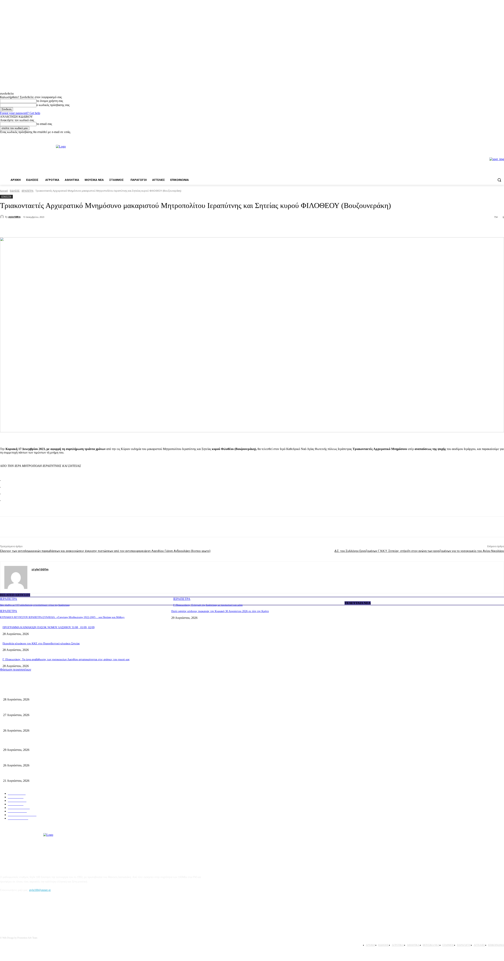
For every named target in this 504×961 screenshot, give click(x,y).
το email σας (44, 124)
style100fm (14, 216)
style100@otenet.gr (40, 890)
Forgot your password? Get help (20, 113)
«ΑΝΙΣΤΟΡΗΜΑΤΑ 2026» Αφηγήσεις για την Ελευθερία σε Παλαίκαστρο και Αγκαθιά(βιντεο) (56, 724)
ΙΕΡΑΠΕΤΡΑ (27, 190)
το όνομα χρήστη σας (49, 101)
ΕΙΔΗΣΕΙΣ (15, 190)
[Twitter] (52, 227)
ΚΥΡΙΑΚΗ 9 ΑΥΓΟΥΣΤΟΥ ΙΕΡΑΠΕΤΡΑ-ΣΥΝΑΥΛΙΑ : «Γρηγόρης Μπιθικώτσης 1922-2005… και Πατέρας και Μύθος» (62, 617)
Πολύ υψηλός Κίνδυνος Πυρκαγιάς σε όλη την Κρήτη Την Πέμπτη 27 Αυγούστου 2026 (52, 758)
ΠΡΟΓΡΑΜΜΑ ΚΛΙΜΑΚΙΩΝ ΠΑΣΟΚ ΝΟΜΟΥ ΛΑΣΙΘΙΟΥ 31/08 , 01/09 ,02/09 (48, 627)
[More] (66, 227)
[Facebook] (496, 136)
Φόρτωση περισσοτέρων (15, 669)
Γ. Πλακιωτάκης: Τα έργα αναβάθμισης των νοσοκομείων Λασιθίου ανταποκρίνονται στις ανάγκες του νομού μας (66, 659)
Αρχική (4, 190)
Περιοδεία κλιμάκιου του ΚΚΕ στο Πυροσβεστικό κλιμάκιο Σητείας (41, 643)
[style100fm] (2, 217)
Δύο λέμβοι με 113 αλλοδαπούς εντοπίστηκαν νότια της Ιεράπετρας (35, 604)
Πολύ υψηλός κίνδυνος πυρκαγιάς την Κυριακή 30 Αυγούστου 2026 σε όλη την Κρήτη (220, 611)
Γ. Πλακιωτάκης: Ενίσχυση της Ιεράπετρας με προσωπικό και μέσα (208, 604)
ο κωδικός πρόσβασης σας (52, 105)
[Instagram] (501, 136)
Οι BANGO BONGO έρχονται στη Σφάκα (26, 708)
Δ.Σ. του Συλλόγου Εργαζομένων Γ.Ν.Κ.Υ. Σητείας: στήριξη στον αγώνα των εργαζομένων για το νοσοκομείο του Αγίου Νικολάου (419, 551)
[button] (499, 180)
